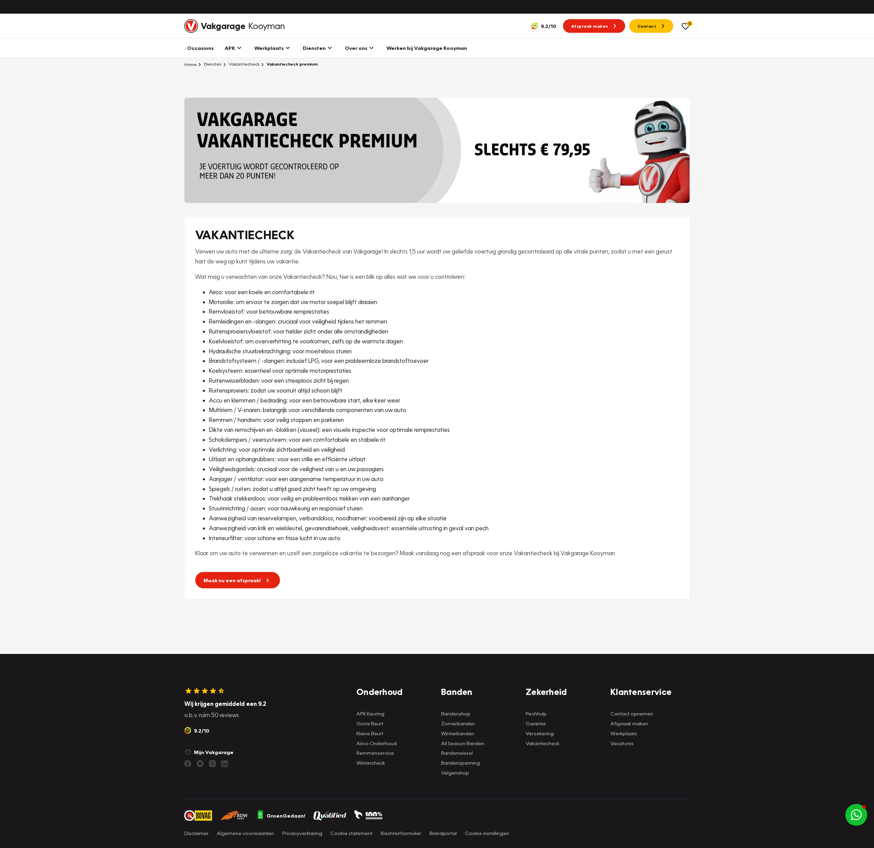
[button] (856, 815)
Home (190, 64)
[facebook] (187, 763)
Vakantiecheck (243, 64)
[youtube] (200, 763)
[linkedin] (224, 763)
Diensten (212, 64)
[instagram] (212, 763)
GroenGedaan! (286, 815)
